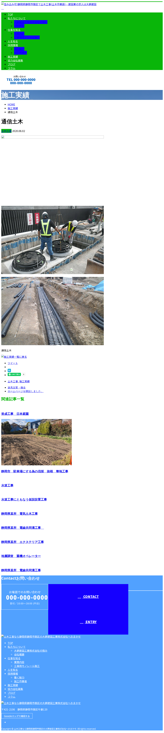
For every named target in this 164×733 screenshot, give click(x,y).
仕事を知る (14, 30)
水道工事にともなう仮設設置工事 (24, 499)
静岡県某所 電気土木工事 (19, 514)
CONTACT (12, 87)
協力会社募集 (15, 60)
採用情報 (13, 45)
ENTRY (91, 621)
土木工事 (6, 131)
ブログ (11, 64)
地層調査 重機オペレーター (21, 556)
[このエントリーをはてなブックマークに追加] (9, 371)
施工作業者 (20, 53)
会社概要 (19, 26)
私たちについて (17, 18)
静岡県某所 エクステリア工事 (22, 542)
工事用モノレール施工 (27, 37)
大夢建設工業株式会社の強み (30, 22)
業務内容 (19, 33)
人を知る (13, 41)
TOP (10, 14)
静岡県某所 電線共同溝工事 (22, 528)
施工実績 (13, 56)
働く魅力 (19, 49)
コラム (11, 68)
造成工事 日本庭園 (15, 414)
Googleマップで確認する (17, 715)
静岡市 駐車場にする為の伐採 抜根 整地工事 (34, 471)
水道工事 (7, 485)
